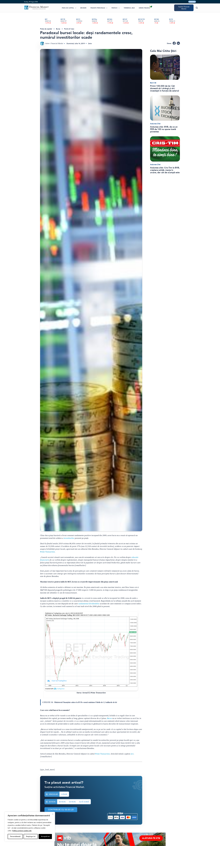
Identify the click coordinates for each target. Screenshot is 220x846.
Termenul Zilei (129, 8)
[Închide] (52, 814)
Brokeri (83, 8)
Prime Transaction (47, 552)
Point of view (69, 29)
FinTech (114, 8)
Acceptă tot (45, 836)
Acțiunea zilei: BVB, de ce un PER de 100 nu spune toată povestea (163, 129)
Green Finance (144, 8)
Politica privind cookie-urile (22, 831)
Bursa (58, 29)
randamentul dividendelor (88, 604)
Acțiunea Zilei (155, 124)
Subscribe (192, 2)
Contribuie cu (61, 809)
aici (132, 754)
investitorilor (69, 538)
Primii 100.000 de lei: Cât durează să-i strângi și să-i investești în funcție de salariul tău (164, 88)
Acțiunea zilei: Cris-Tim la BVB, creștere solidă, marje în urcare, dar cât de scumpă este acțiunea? (165, 170)
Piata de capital (68, 8)
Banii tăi (153, 83)
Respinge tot (30, 836)
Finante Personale (97, 8)
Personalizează (15, 836)
